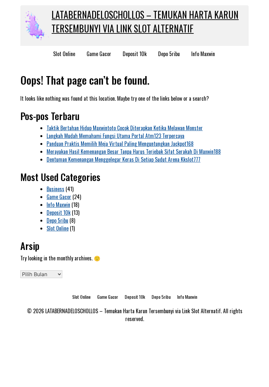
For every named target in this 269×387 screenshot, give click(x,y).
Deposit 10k (135, 54)
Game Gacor (99, 54)
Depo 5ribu (169, 54)
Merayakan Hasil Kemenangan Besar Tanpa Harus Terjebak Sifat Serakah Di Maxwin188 (134, 151)
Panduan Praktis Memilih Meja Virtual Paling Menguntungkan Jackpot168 (120, 144)
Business (55, 189)
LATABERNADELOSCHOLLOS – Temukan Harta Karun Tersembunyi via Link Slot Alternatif (145, 21)
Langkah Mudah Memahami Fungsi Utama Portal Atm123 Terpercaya (115, 136)
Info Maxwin (203, 54)
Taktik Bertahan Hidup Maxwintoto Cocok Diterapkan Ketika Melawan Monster (125, 128)
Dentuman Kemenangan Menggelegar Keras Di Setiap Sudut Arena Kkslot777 (123, 159)
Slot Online (64, 54)
